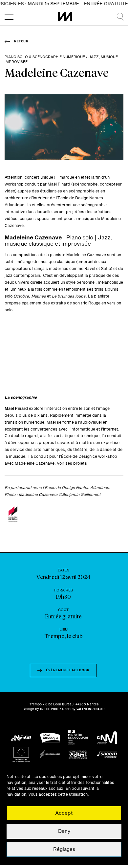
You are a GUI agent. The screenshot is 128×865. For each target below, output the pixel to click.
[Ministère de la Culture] (78, 737)
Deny (64, 831)
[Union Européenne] (21, 754)
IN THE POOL (49, 709)
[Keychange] (50, 754)
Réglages (64, 849)
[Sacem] (107, 754)
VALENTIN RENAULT (90, 709)
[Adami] (78, 754)
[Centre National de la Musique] (107, 737)
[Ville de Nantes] (21, 737)
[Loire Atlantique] (50, 737)
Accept (64, 813)
